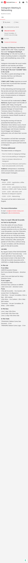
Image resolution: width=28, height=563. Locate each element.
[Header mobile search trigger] (27, 2)
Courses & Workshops (10, 42)
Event (3, 14)
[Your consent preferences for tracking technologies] (25, 560)
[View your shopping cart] (23, 2)
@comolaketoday (14, 213)
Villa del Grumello (9, 30)
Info (3, 17)
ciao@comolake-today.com (15, 211)
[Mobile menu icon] (2, 2)
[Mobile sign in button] (20, 2)
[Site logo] (10, 2)
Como (9, 14)
